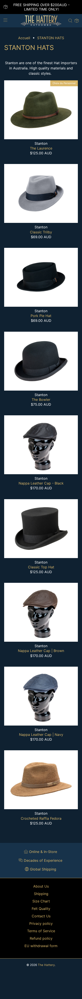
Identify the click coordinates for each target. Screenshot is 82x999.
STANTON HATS (50, 38)
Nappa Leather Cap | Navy (41, 734)
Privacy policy (41, 923)
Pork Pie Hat (41, 316)
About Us (41, 886)
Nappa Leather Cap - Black (41, 483)
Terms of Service (41, 931)
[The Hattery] (41, 20)
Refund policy (41, 938)
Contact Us (41, 916)
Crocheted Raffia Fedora (41, 818)
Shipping (41, 894)
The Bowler (41, 399)
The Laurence (41, 148)
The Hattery (46, 965)
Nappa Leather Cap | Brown (41, 650)
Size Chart (41, 901)
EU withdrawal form (41, 946)
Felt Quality (41, 908)
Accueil (24, 38)
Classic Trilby (41, 232)
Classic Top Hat (41, 567)
